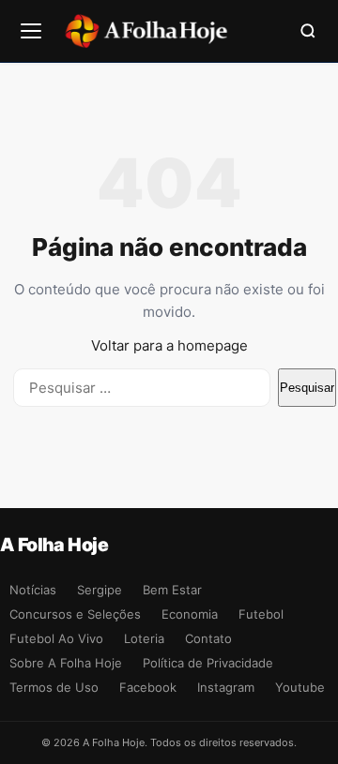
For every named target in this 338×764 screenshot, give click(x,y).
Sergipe (99, 589)
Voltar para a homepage (169, 345)
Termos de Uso (54, 687)
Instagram (225, 687)
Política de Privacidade (208, 662)
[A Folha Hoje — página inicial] (146, 31)
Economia (189, 614)
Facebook (148, 687)
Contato (208, 638)
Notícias (32, 589)
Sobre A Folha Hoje (65, 662)
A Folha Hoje (54, 544)
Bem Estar (172, 589)
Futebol (261, 614)
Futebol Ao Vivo (56, 638)
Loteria (144, 638)
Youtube (300, 687)
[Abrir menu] (31, 31)
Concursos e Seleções (75, 614)
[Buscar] (308, 31)
